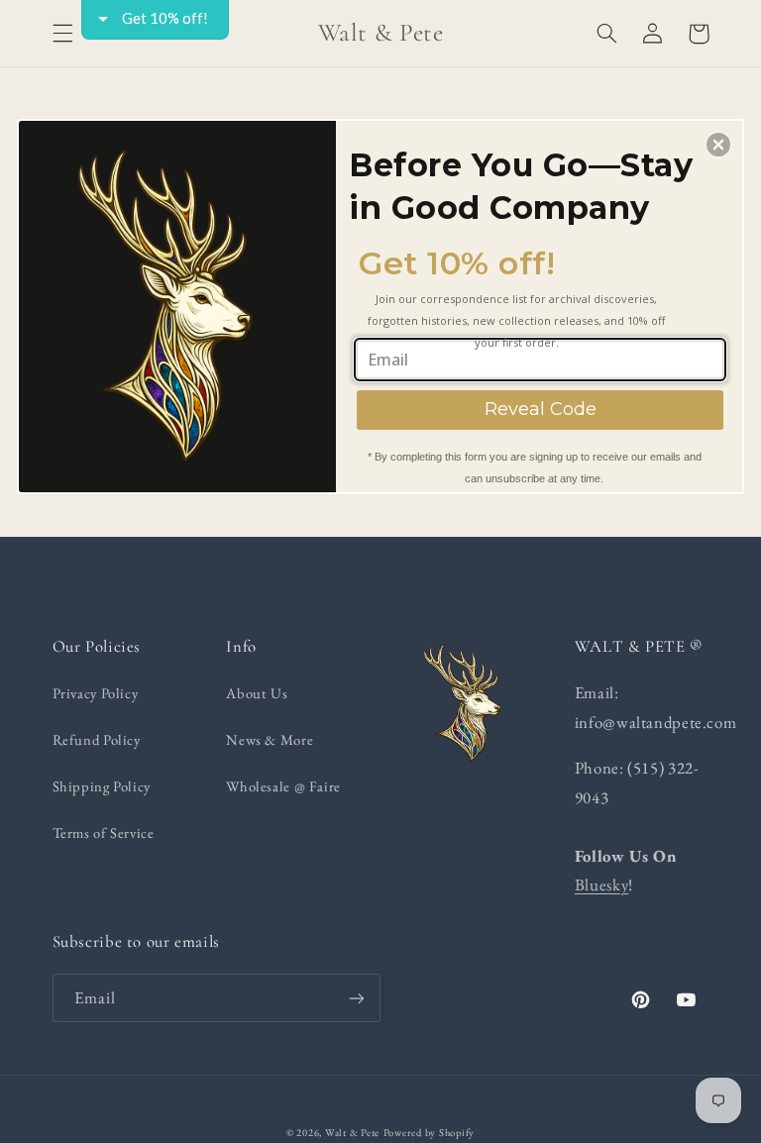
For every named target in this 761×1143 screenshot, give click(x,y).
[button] (718, 144)
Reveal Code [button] (541, 409)
